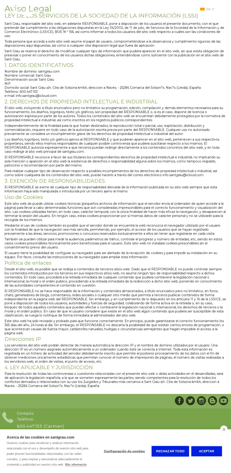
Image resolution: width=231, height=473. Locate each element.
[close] (224, 429)
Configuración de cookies (124, 451)
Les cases (95, 18)
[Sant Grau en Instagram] (201, 401)
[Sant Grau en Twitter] (190, 401)
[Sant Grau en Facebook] (179, 401)
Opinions (207, 18)
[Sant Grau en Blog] (212, 401)
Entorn (149, 18)
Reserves (177, 18)
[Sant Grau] (28, 15)
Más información (76, 464)
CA (208, 9)
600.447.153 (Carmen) (41, 426)
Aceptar (206, 451)
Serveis (123, 18)
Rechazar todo (170, 451)
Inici (70, 18)
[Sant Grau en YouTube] (223, 401)
